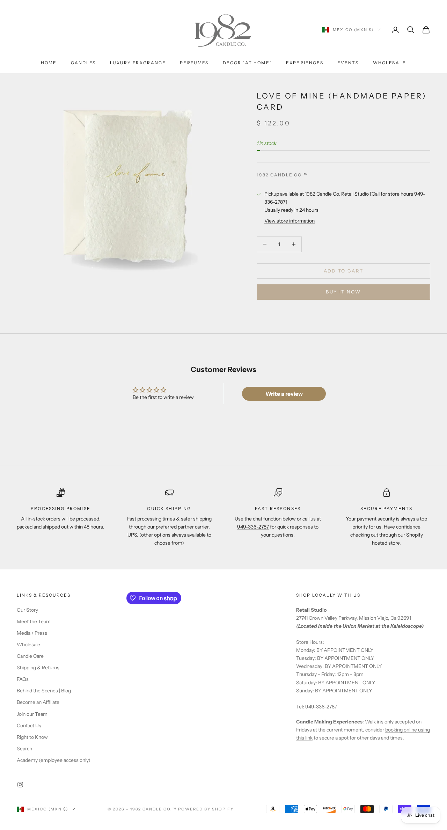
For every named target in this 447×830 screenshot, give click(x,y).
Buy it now (343, 291)
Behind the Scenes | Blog (44, 690)
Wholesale (389, 62)
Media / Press (32, 633)
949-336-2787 (253, 527)
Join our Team (32, 714)
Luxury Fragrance (138, 62)
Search (24, 748)
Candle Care (30, 656)
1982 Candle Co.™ (282, 174)
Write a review (284, 393)
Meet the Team (34, 621)
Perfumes (194, 62)
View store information (289, 221)
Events (348, 62)
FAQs (23, 679)
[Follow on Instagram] (20, 784)
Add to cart (344, 271)
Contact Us (29, 725)
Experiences (304, 62)
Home (49, 62)
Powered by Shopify (206, 809)
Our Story (27, 610)
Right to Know (32, 737)
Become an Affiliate (38, 702)
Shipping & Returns (38, 667)
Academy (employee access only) (53, 760)
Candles (83, 62)
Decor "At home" (247, 62)
